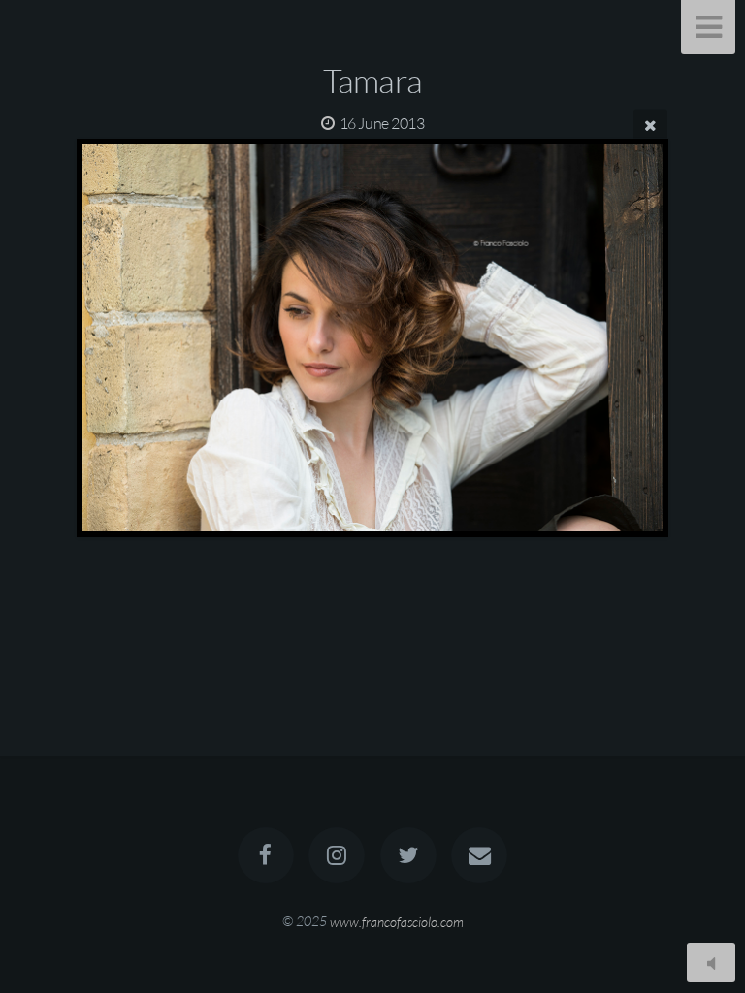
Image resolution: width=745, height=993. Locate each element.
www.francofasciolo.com (397, 921)
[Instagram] (336, 855)
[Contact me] (479, 855)
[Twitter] (408, 855)
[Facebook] (266, 855)
